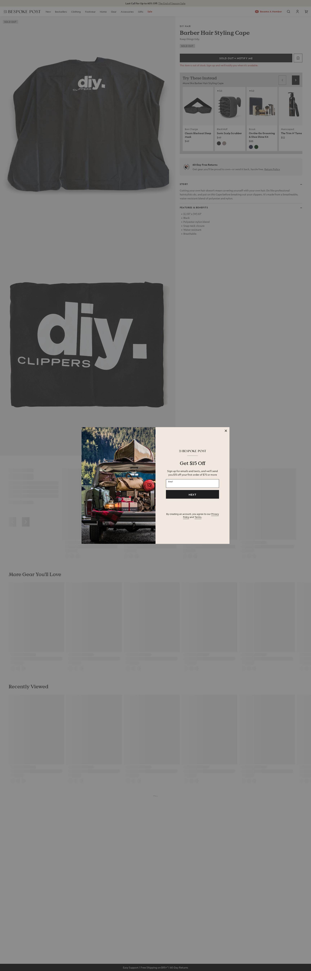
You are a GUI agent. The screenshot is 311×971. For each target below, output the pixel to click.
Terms (198, 516)
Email (170, 481)
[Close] (225, 430)
